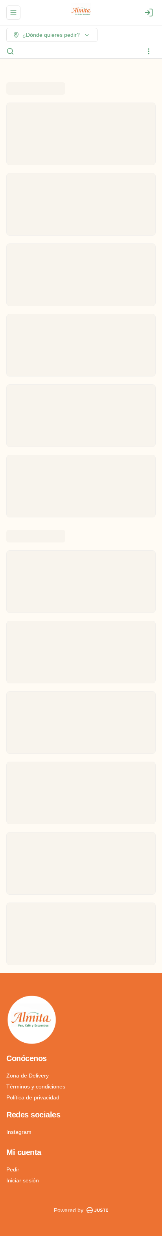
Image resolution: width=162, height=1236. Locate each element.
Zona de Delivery (27, 1075)
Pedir (12, 1169)
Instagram (18, 1132)
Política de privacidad (32, 1097)
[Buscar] (10, 51)
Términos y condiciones (35, 1086)
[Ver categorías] (149, 51)
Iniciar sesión (22, 1180)
